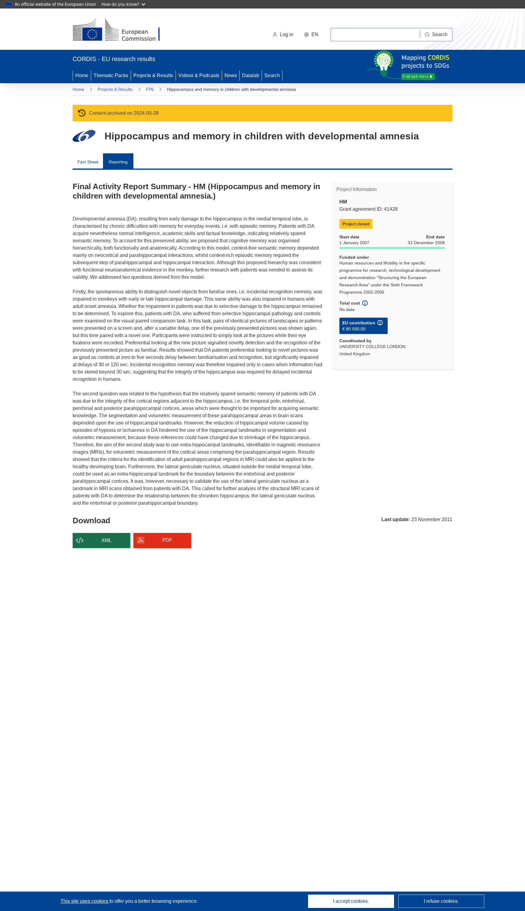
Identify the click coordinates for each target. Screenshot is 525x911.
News (231, 75)
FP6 (150, 89)
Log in (286, 34)
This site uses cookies (84, 901)
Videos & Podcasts (198, 75)
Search (272, 75)
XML (106, 540)
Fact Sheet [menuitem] (87, 161)
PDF (167, 540)
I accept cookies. (351, 901)
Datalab (250, 75)
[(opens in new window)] (122, 30)
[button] (311, 34)
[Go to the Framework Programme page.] (84, 136)
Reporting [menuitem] (118, 161)
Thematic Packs (111, 75)
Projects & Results (153, 75)
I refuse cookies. (441, 901)
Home (81, 75)
